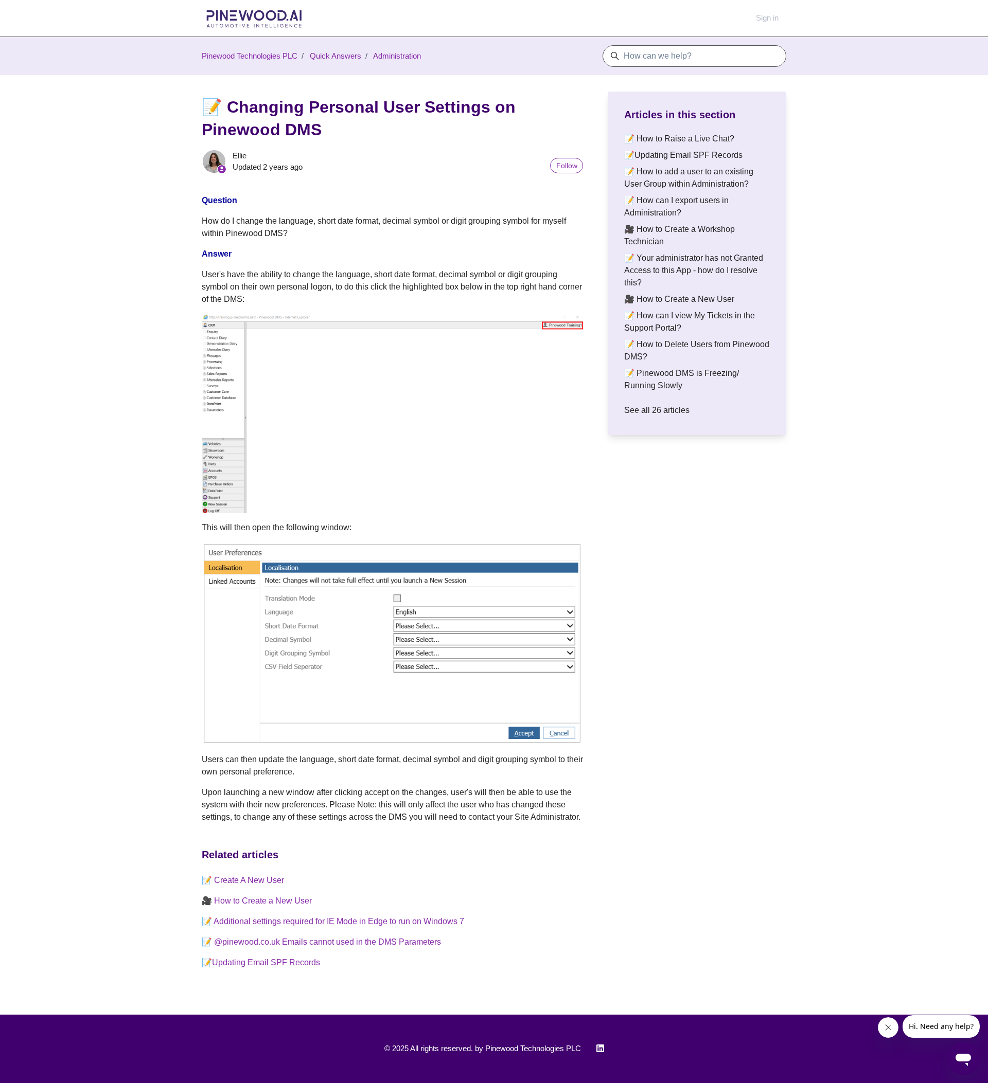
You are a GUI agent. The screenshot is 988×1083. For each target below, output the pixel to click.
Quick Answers (335, 55)
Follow (566, 165)
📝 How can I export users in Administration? (676, 206)
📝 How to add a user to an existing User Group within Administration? (688, 177)
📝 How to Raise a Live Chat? (679, 138)
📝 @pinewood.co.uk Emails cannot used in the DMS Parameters (321, 941)
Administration (397, 55)
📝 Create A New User (243, 880)
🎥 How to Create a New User (257, 900)
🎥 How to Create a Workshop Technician (679, 235)
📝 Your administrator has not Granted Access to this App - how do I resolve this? (693, 270)
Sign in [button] (767, 17)
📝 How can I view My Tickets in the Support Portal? (689, 321)
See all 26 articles (657, 410)
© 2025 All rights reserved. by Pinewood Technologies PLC (482, 1048)
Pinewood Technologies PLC (249, 55)
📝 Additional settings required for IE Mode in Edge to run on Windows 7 (333, 921)
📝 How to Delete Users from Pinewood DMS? (696, 350)
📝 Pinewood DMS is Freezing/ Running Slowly (681, 379)
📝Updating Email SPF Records (261, 962)
